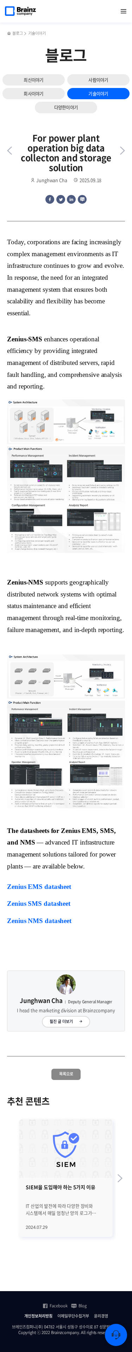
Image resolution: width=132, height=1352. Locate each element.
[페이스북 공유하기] (49, 199)
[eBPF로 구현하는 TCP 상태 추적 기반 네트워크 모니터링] (122, 150)
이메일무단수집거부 (73, 1316)
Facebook (59, 1305)
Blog (82, 1305)
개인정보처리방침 (38, 1316)
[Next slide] (120, 1178)
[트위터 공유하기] (60, 199)
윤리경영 (101, 1316)
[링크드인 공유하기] (71, 199)
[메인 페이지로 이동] (9, 33)
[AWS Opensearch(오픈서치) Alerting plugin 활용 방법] (9, 150)
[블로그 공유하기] (82, 199)
